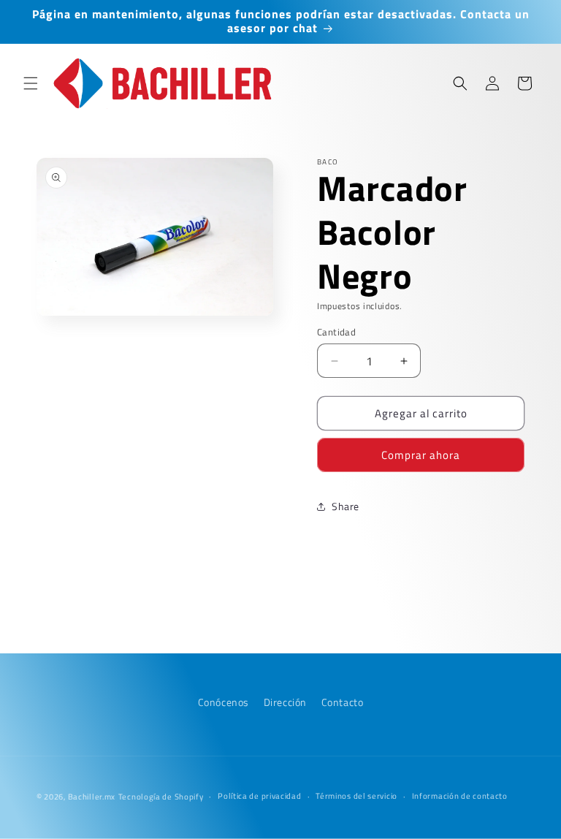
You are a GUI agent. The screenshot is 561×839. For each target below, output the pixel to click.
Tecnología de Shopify (161, 796)
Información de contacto (460, 796)
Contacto (342, 702)
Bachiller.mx (91, 796)
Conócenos (223, 702)
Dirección (285, 702)
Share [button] (345, 506)
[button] (31, 83)
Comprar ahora (420, 455)
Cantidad (336, 332)
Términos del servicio (356, 796)
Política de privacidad (259, 796)
